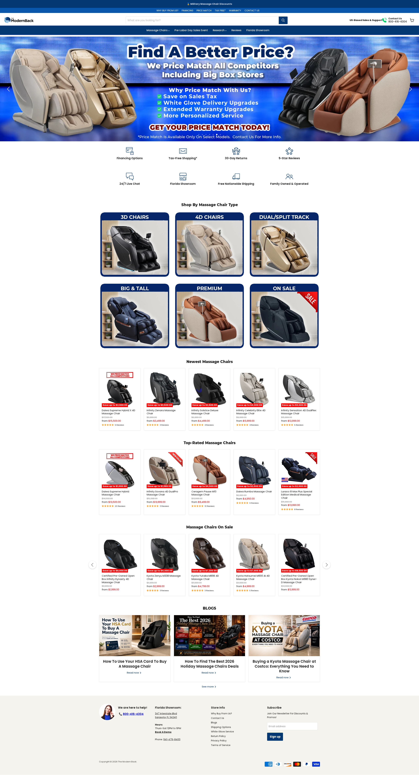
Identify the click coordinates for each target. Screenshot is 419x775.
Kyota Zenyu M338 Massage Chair (164, 577)
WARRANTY (235, 10)
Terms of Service (220, 745)
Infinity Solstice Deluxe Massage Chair (204, 412)
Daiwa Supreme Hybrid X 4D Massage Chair (118, 412)
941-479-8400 (171, 739)
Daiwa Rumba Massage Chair (254, 491)
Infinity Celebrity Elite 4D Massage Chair (250, 412)
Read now (133, 672)
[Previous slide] (9, 89)
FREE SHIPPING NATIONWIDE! (209, 4)
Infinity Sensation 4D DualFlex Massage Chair (298, 412)
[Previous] (92, 565)
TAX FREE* (220, 10)
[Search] (283, 20)
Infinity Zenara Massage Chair (161, 412)
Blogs (214, 722)
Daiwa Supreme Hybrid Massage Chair (115, 493)
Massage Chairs (157, 30)
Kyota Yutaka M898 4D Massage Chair (205, 577)
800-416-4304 (133, 714)
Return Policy (218, 736)
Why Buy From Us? (221, 713)
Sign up (275, 737)
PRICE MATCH (204, 10)
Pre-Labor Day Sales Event (191, 30)
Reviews (236, 30)
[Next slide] (410, 89)
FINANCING (187, 10)
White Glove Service (222, 731)
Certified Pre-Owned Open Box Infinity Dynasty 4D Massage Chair (118, 579)
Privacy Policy (219, 740)
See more (208, 686)
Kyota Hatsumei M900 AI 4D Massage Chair (253, 577)
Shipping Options (221, 727)
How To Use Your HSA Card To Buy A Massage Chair (135, 664)
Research (219, 30)
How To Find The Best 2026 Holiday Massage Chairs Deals (210, 664)
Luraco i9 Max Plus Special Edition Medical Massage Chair (296, 495)
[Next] (326, 565)
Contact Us (217, 718)
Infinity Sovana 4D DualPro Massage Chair (162, 493)
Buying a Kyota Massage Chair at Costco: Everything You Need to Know (284, 666)
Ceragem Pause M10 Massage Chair (203, 493)
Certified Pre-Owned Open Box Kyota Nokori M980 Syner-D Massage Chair (299, 579)
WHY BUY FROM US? (167, 10)
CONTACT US (252, 10)
